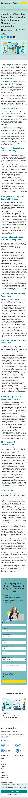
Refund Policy (4, 777)
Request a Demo (14, 681)
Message (7, 663)
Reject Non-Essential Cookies (14, 794)
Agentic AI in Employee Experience (13, 127)
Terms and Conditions (18, 673)
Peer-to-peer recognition (8, 154)
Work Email (5, 640)
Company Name (6, 634)
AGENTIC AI (4, 33)
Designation (5, 651)
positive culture (9, 78)
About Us (3, 762)
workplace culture (6, 100)
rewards (12, 64)
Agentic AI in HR (12, 81)
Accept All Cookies (14, 791)
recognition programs (14, 129)
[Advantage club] (11, 3)
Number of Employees (7, 646)
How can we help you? (7, 657)
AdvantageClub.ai (16, 543)
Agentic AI (4, 112)
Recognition (4, 64)
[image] (27, 709)
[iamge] (1, 709)
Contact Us (4, 764)
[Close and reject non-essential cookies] (27, 784)
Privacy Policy (8, 674)
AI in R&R (21, 95)
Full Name (4, 622)
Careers (3, 766)
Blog (2, 11)
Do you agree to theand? (13, 674)
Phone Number (6, 628)
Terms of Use (4, 780)
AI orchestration (18, 83)
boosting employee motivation (18, 66)
